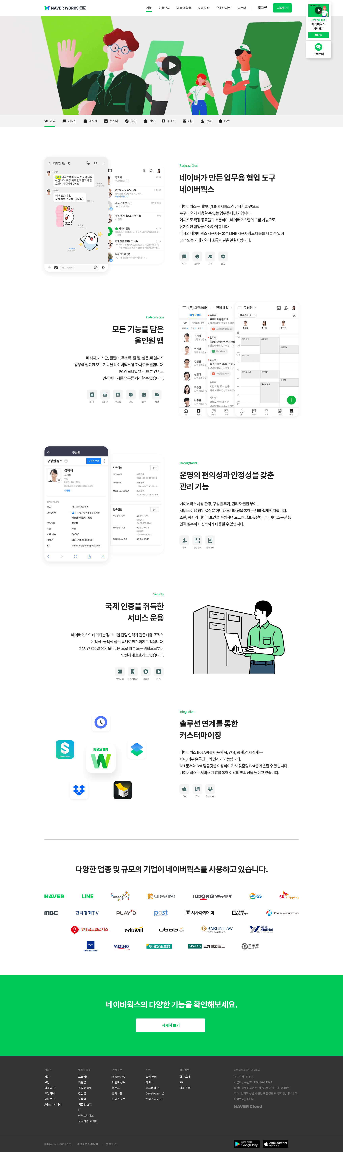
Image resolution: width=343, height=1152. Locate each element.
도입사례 (203, 8)
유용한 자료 (223, 8)
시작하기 (282, 8)
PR (181, 1082)
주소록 (171, 121)
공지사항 (117, 1093)
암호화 (146, 678)
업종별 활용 (184, 8)
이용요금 (164, 8)
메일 (191, 121)
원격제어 (210, 547)
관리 (209, 121)
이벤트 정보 (118, 1082)
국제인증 (120, 678)
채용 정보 (184, 1088)
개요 (52, 121)
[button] (170, 1025)
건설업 (82, 1093)
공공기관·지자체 (88, 1121)
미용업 (82, 1082)
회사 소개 (184, 1077)
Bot (227, 121)
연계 (197, 796)
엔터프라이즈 (86, 1115)
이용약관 (111, 1144)
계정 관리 (197, 547)
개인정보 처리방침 (87, 1144)
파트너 (242, 8)
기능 (149, 8)
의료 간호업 (85, 1104)
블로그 (116, 1088)
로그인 (262, 8)
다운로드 (49, 1099)
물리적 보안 (133, 678)
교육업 (82, 1099)
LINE (223, 263)
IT (79, 1110)
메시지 (72, 121)
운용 (159, 678)
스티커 (197, 263)
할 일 (133, 121)
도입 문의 (151, 1077)
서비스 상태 (152, 1099)
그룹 (210, 263)
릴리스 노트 (118, 1099)
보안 (47, 1082)
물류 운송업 (85, 1088)
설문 (152, 121)
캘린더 (114, 121)
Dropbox (210, 796)
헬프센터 (151, 1088)
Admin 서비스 (53, 1104)
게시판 (93, 121)
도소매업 (83, 1077)
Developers (153, 1093)
